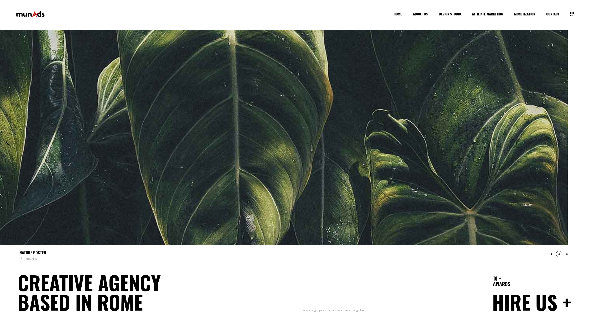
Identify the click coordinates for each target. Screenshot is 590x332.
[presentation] (8, 142)
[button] (551, 254)
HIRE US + (531, 302)
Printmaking (29, 258)
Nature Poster (33, 252)
